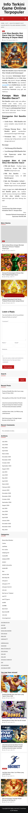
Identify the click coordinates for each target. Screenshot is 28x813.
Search (3, 374)
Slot (3, 31)
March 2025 (5, 484)
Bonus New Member (7, 540)
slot (2, 662)
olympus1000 (5, 559)
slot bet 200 (5, 574)
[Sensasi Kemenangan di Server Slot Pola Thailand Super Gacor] (14, 262)
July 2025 (4, 472)
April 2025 (5, 481)
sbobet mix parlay (7, 565)
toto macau (4, 633)
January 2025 (5, 490)
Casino (4, 543)
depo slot (3, 636)
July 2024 (4, 508)
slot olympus (4, 651)
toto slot (4, 615)
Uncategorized (6, 618)
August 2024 (5, 505)
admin (5, 40)
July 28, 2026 (10, 722)
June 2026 (5, 444)
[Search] (25, 18)
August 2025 (5, 469)
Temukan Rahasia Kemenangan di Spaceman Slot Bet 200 (16, 214)
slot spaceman (5, 665)
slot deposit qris (5, 622)
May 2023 (5, 529)
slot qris (4, 590)
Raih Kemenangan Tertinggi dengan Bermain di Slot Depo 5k (12, 419)
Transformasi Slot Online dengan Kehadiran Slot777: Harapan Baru (12, 208)
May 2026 (5, 447)
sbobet (4, 562)
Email (17, 342)
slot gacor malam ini (6, 659)
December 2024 (6, 493)
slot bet (3, 625)
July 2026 (4, 441)
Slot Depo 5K (5, 577)
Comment (5, 321)
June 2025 (5, 475)
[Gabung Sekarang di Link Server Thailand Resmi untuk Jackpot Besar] (14, 288)
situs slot (3, 657)
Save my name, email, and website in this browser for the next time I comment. (13, 360)
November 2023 (6, 526)
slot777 (4, 596)
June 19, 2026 (10, 250)
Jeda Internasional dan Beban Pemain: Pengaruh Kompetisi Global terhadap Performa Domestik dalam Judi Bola (12, 404)
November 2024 (6, 496)
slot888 (4, 605)
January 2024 (5, 520)
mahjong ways (5, 643)
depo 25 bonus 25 (5, 648)
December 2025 (6, 456)
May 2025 (5, 478)
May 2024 (5, 514)
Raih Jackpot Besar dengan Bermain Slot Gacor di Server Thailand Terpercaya (13, 246)
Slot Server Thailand (7, 593)
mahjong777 (4, 639)
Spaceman (5, 608)
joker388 (3, 628)
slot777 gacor (6, 599)
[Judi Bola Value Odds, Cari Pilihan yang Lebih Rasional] (14, 761)
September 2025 (6, 466)
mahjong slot (5, 552)
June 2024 (5, 511)
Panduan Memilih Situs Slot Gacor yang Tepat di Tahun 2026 (12, 392)
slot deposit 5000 (5, 668)
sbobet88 (4, 568)
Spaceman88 (5, 612)
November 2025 (6, 459)
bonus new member (6, 630)
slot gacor (5, 580)
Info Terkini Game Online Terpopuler (14, 8)
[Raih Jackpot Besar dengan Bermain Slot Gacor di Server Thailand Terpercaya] (14, 234)
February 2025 (6, 487)
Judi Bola (4, 546)
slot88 (4, 602)
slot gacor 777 (6, 583)
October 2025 (6, 462)
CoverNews (23, 808)
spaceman (3, 645)
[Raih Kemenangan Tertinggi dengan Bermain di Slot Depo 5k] (14, 787)
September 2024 (6, 502)
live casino (5, 549)
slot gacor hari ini (7, 587)
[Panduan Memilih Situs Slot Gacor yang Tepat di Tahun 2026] (14, 683)
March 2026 (5, 453)
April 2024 (5, 517)
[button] (2, 18)
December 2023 (6, 523)
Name (4, 342)
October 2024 (6, 499)
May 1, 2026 (9, 276)
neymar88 (5, 85)
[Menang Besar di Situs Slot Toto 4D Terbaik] (14, 709)
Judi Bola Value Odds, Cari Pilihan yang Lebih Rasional (12, 412)
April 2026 (5, 450)
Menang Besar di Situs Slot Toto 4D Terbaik (14, 398)
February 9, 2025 (11, 40)
